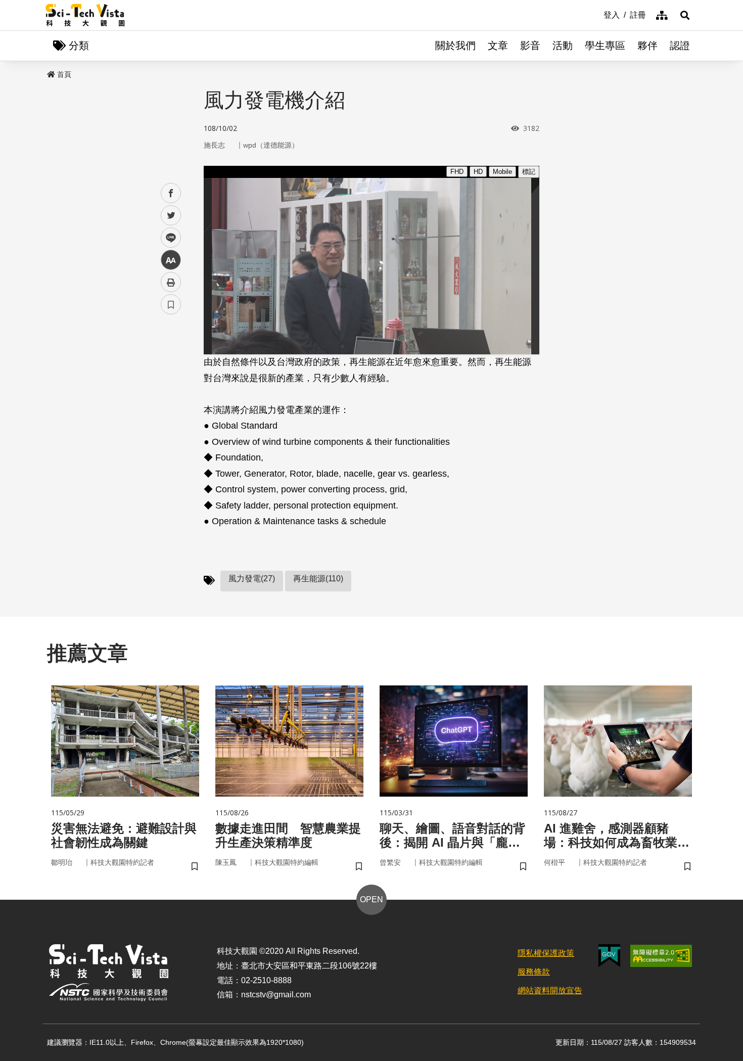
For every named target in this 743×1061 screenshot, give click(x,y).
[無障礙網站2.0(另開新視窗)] (661, 956)
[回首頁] (85, 15)
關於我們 (455, 45)
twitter (171, 215)
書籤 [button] (171, 304)
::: (596, 14)
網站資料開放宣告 (550, 990)
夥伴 (647, 45)
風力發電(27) (251, 578)
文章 (498, 45)
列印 (171, 282)
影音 (530, 45)
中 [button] (171, 260)
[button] (685, 15)
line (167, 238)
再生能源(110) (318, 578)
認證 (680, 45)
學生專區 (605, 45)
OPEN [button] (371, 899)
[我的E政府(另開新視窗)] (609, 955)
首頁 (64, 74)
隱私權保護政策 (546, 953)
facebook (171, 193)
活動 (562, 45)
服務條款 (534, 971)
